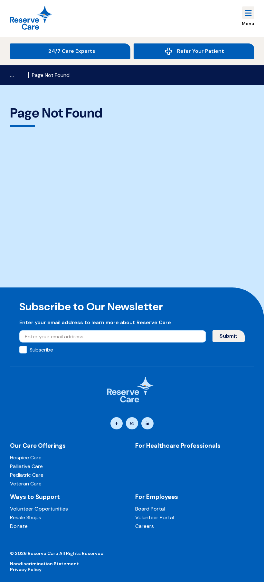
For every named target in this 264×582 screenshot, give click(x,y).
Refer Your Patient (200, 51)
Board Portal (150, 508)
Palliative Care (26, 466)
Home (17, 75)
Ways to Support (35, 497)
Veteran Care (26, 483)
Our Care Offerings (38, 446)
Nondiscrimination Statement (44, 564)
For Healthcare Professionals (178, 446)
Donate (19, 526)
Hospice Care (26, 457)
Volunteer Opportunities (39, 508)
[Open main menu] (248, 12)
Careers (144, 526)
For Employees (156, 497)
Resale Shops (25, 517)
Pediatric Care (26, 475)
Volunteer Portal (154, 517)
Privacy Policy (26, 569)
